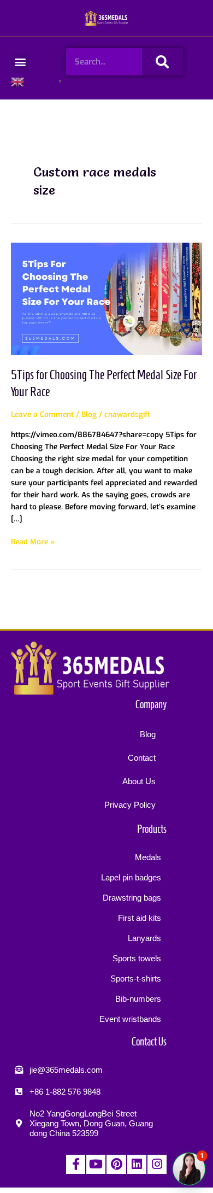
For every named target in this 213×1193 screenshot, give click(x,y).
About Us (139, 781)
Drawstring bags (132, 897)
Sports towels (137, 958)
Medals (148, 857)
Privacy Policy (130, 804)
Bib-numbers (138, 998)
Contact (142, 757)
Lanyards (144, 938)
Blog (89, 414)
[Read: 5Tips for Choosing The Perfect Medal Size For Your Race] (106, 298)
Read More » (33, 541)
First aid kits (139, 917)
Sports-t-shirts (135, 978)
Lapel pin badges (131, 877)
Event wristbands (130, 1019)
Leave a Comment (42, 414)
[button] (20, 62)
